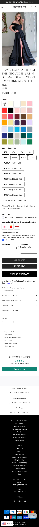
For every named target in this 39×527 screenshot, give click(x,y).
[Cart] (36, 7)
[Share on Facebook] (2, 323)
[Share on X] (8, 323)
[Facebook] (14, 501)
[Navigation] (2, 7)
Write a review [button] (19, 369)
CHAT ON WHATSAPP (19, 274)
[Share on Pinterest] (13, 323)
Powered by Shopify (19, 524)
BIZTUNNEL (19, 7)
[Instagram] (19, 501)
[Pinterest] (24, 501)
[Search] (31, 7)
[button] (12, 283)
